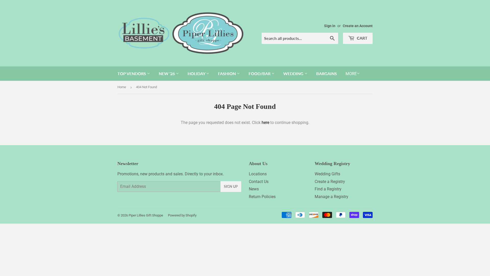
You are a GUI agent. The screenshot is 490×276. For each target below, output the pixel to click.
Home (121, 87)
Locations (258, 173)
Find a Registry (328, 189)
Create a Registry (330, 181)
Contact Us (258, 181)
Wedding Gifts (327, 173)
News (254, 189)
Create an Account (358, 26)
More (351, 73)
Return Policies (262, 196)
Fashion (227, 73)
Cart (362, 38)
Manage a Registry (331, 196)
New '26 (167, 73)
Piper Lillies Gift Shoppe (146, 215)
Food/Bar (260, 73)
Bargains (326, 73)
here (265, 122)
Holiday (197, 73)
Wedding (293, 73)
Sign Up (231, 186)
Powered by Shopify (182, 215)
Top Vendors (132, 73)
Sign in (329, 26)
